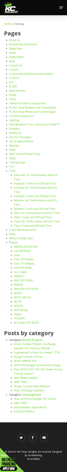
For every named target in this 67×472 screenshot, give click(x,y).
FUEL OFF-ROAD (23, 259)
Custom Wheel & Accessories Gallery (31, 74)
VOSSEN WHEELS (24, 411)
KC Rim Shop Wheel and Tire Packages (32, 112)
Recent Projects (32, 340)
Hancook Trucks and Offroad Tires (35, 183)
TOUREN (19, 318)
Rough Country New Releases (32, 386)
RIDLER (18, 306)
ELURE (13, 86)
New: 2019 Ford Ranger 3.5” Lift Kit (35, 399)
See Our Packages (20, 137)
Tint (11, 166)
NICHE (18, 301)
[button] (61, 7)
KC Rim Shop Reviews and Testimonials (32, 107)
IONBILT (19, 276)
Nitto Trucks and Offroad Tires (33, 217)
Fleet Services (17, 90)
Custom (13, 69)
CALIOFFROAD (22, 251)
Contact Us (15, 65)
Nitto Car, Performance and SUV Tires (37, 213)
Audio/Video (16, 57)
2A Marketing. (35, 455)
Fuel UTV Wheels (24, 263)
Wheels (13, 242)
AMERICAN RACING (25, 246)
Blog (12, 61)
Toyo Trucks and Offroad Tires (33, 225)
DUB (17, 255)
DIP (11, 82)
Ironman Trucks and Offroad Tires (35, 196)
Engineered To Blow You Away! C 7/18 (37, 352)
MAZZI (18, 293)
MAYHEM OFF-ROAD (26, 289)
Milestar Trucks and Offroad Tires (34, 209)
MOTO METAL (22, 297)
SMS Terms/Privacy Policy (24, 154)
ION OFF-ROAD (23, 268)
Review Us (15, 133)
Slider (12, 149)
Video (12, 234)
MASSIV (18, 284)
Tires (12, 171)
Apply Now (15, 48)
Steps (12, 158)
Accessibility (33, 458)
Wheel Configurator (21, 238)
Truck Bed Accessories (22, 230)
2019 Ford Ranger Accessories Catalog (37, 365)
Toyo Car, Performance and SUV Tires (37, 221)
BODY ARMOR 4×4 (25, 361)
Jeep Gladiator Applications (30, 407)
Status (18, 314)
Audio (12, 52)
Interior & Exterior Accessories (27, 103)
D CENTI (14, 78)
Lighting (14, 120)
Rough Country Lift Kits (28, 356)
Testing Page (17, 162)
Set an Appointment (21, 141)
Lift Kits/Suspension (21, 116)
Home (7, 24)
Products (14, 128)
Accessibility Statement (23, 44)
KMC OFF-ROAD (23, 280)
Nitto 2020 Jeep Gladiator (29, 390)
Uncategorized (31, 394)
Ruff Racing (21, 310)
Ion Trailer (20, 272)
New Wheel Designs (26, 378)
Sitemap (14, 145)
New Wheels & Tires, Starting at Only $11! (34, 124)
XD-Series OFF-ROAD (26, 322)
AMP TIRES (20, 382)
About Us (14, 40)
